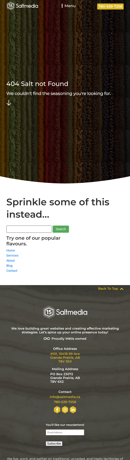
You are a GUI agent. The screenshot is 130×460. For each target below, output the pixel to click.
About (10, 260)
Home (10, 250)
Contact (11, 271)
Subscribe (54, 443)
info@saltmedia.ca (65, 397)
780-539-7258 (65, 402)
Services (12, 255)
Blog (9, 266)
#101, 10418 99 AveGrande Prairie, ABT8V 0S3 (65, 357)
